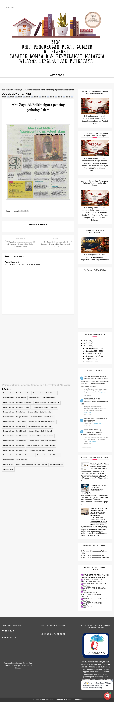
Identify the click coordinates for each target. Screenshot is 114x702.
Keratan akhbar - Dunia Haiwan (42, 417)
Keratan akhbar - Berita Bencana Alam (16, 393)
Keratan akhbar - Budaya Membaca (15, 417)
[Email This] (19, 211)
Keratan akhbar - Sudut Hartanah (15, 436)
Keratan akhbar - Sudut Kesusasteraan (42, 440)
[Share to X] (23, 211)
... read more (101, 393)
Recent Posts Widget (86, 447)
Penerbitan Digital (56, 464)
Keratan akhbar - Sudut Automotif (40, 426)
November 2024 (92, 351)
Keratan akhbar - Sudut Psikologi (41, 450)
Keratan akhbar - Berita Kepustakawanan (17, 402)
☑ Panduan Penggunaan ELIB (93, 555)
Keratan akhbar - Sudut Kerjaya (14, 440)
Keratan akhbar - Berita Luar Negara (16, 407)
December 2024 (92, 348)
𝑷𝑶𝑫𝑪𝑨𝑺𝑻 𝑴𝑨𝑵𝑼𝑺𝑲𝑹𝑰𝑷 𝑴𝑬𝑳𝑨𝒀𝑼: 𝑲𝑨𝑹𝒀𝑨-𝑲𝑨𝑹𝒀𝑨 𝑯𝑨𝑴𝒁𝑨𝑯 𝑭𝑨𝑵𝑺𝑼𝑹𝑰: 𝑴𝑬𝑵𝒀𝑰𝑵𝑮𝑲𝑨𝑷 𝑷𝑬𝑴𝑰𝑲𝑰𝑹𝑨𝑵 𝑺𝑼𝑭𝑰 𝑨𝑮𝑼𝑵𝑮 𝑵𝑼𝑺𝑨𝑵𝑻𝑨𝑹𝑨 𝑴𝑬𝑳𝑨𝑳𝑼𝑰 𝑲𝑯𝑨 (94, 381)
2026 (85, 341)
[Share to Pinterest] (28, 211)
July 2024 (90, 361)
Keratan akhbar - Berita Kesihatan (47, 402)
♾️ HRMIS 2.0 (86, 607)
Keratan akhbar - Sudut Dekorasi (40, 431)
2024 (85, 346)
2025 (85, 343)
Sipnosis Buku (8, 469)
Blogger (18, 668)
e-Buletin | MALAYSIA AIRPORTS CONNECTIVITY (99, 488)
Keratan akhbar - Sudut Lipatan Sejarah (41, 445)
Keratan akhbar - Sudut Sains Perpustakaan (18, 455)
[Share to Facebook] (25, 211)
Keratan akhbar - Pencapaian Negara (42, 421)
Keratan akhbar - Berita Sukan (14, 412)
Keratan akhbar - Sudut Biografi (14, 431)
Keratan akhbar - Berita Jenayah (14, 398)
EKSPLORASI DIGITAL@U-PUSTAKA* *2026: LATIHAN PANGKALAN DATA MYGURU (91, 432)
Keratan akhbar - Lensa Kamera (14, 421)
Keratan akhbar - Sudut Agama (14, 426)
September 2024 (92, 356)
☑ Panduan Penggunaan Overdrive (95, 557)
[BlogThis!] (21, 211)
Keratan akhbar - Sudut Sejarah (48, 455)
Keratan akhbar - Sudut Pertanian (15, 450)
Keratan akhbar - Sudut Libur (13, 445)
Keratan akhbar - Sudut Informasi (41, 436)
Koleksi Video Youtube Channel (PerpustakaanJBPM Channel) (25, 464)
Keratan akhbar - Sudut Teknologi (15, 459)
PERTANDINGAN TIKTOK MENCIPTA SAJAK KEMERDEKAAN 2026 (94, 401)
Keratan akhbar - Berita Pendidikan (44, 407)
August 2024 (91, 359)
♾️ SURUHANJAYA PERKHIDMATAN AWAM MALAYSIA (91, 594)
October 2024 (91, 354)
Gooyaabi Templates (74, 700)
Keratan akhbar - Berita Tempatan (40, 412)
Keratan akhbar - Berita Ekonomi (44, 393)
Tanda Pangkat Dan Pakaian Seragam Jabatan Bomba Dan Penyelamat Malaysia (100, 466)
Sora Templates (47, 700)
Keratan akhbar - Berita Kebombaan (42, 398)
